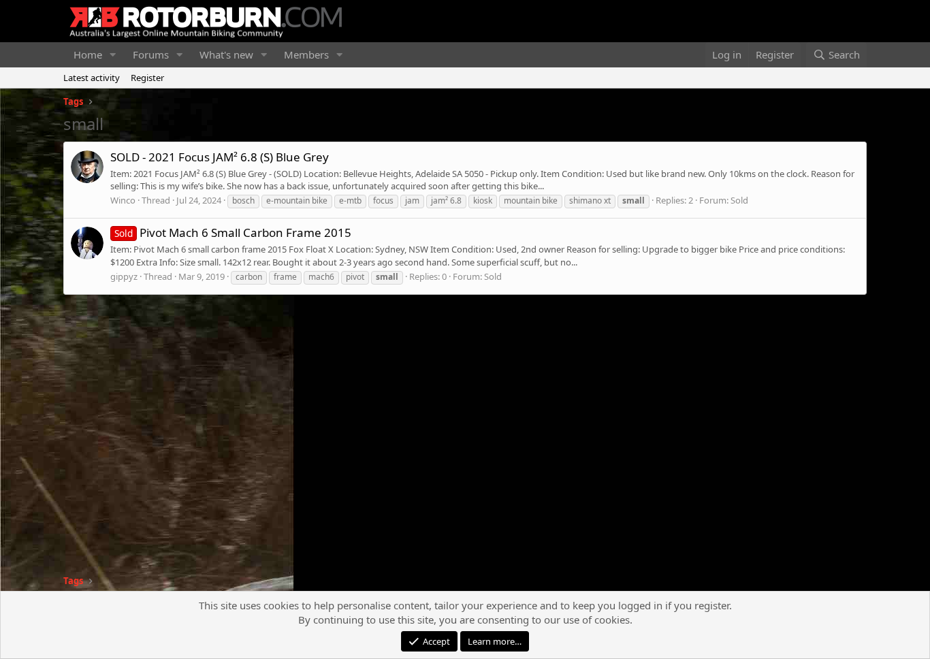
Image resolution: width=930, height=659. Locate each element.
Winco (122, 200)
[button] (113, 54)
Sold (739, 200)
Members (306, 54)
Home (88, 54)
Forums (151, 54)
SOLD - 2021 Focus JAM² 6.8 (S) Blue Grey (219, 157)
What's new (226, 54)
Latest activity (91, 77)
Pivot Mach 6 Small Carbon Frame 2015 (232, 232)
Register (147, 77)
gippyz (124, 276)
